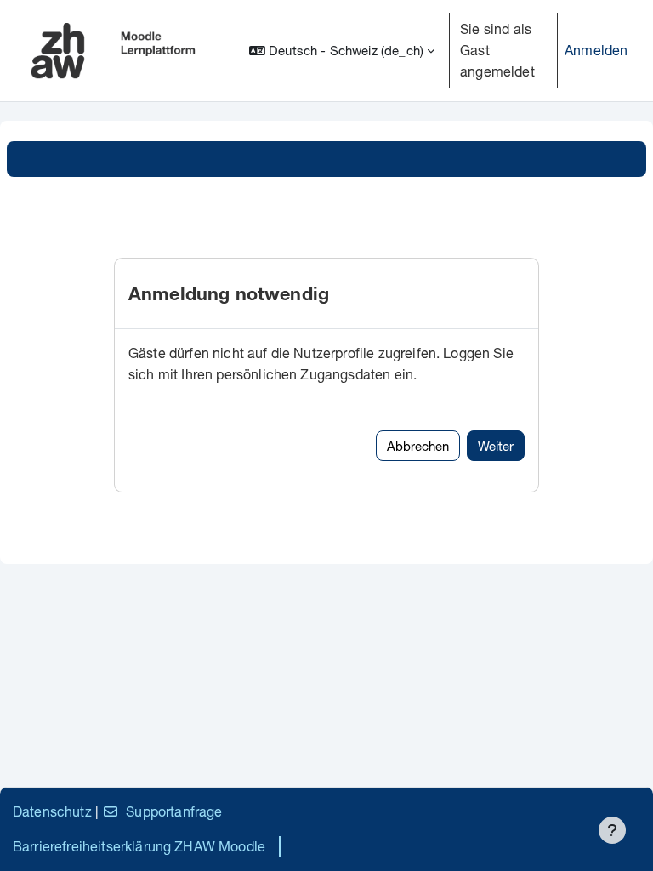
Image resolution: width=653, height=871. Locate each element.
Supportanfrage (174, 811)
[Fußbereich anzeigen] (612, 830)
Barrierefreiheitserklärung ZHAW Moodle (139, 846)
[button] (342, 50)
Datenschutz (52, 811)
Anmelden (596, 50)
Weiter (496, 445)
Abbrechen (418, 445)
